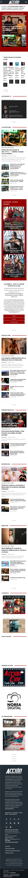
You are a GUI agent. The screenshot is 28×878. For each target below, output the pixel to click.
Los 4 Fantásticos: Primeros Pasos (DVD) (18, 70)
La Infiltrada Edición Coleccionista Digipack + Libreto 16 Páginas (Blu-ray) (6, 72)
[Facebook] (10, 819)
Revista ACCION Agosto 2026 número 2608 (14, 227)
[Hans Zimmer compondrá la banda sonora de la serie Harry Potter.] (5, 509)
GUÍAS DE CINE (5, 335)
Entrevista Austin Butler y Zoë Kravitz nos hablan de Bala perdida (12, 433)
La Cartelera (6, 127)
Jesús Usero (4, 155)
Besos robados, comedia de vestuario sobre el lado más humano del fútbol (17, 571)
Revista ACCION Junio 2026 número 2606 (14, 275)
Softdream (13, 872)
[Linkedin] (6, 823)
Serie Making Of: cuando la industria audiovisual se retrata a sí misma (13, 550)
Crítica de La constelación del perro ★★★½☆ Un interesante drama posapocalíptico (17, 166)
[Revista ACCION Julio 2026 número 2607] (14, 242)
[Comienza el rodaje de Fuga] (5, 578)
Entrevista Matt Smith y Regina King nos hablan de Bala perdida (17, 453)
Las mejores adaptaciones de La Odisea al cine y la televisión (13, 359)
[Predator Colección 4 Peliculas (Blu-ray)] (11, 64)
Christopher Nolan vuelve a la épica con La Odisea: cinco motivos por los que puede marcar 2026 (18, 372)
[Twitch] (6, 827)
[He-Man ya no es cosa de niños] (5, 388)
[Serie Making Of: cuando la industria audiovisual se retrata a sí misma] (14, 536)
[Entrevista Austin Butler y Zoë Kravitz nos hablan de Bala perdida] (14, 419)
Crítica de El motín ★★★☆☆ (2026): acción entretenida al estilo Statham (18, 174)
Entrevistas (5, 464)
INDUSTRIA (4, 525)
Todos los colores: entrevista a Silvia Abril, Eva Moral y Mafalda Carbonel (13, 487)
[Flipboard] (14, 823)
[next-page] (7, 91)
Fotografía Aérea (13, 814)
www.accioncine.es (9, 808)
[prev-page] (4, 91)
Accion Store (16, 812)
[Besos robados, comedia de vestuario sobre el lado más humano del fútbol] (5, 571)
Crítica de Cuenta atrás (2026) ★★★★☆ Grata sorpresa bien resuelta (16, 188)
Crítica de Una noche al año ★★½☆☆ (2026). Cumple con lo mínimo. (12, 151)
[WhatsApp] (6, 819)
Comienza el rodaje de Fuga (17, 577)
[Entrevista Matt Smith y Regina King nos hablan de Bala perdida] (5, 453)
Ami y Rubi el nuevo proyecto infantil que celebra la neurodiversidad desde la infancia (18, 563)
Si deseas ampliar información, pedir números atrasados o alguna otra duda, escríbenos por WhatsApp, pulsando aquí (14, 290)
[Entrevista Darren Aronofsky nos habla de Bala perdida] (5, 446)
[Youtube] (10, 823)
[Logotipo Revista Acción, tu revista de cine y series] (14, 2)
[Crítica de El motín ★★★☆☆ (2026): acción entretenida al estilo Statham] (5, 174)
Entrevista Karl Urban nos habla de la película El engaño (18, 500)
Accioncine (4, 362)
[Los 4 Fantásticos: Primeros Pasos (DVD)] (17, 64)
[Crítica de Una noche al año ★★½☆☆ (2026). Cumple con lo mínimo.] (11, 41)
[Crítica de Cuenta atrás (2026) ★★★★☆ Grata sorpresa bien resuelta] (5, 188)
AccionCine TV (8, 812)
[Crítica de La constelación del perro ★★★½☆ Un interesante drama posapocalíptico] (5, 167)
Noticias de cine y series (9, 24)
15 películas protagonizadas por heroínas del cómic (18, 380)
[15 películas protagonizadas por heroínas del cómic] (5, 380)
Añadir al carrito (5, 84)
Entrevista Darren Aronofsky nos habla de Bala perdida (18, 444)
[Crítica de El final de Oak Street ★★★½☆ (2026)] (5, 181)
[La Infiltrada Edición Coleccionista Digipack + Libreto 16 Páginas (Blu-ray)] (5, 64)
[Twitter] (14, 819)
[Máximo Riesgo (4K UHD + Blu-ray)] (23, 64)
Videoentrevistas (7, 410)
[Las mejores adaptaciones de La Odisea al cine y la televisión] (14, 346)
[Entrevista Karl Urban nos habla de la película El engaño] (5, 501)
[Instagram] (18, 819)
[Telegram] (18, 823)
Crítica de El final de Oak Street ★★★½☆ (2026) (16, 180)
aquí (16, 296)
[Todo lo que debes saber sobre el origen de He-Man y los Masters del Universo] (5, 395)
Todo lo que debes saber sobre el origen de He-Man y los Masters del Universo (17, 394)
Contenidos (14, 224)
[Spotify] (10, 827)
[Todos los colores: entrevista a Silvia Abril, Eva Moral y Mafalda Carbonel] (14, 474)
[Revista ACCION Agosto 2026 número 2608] (14, 218)
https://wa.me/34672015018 (11, 842)
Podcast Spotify (6, 636)
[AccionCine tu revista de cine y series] (14, 771)
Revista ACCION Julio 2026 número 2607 (14, 251)
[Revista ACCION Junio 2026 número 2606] (14, 266)
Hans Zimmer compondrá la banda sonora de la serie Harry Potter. (17, 508)
